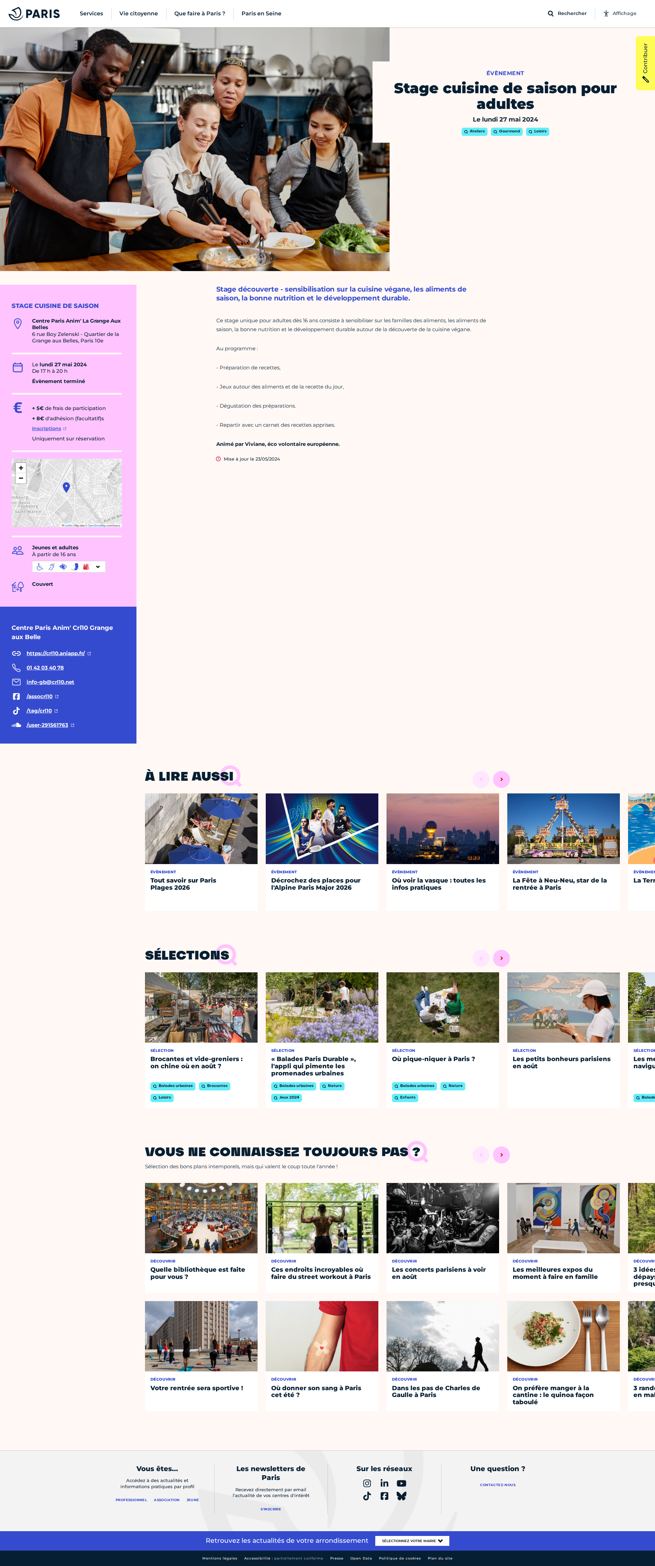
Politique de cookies (400, 1558)
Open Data (361, 1558)
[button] (66, 487)
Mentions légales (219, 1558)
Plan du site (440, 1558)
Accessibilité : (283, 1558)
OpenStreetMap (97, 525)
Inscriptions (46, 428)
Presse (337, 1558)
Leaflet (68, 525)
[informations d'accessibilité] (69, 567)
